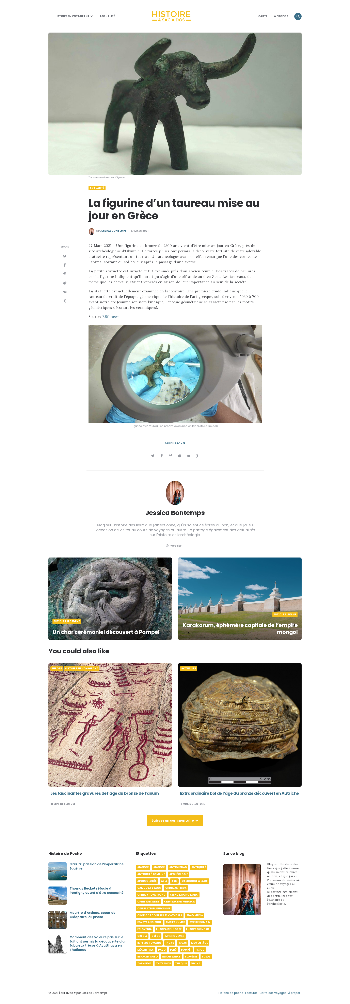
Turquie (181, 963)
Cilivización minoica (179, 901)
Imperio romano (149, 943)
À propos (294, 993)
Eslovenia (144, 929)
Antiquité (198, 867)
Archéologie (178, 874)
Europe (57, 668)
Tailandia (144, 963)
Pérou (200, 949)
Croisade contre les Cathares (159, 915)
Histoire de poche (231, 993)
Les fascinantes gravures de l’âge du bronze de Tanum (104, 793)
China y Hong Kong (151, 894)
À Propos (281, 16)
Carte (262, 16)
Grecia (142, 936)
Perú (173, 949)
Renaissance (171, 956)
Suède (206, 956)
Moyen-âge (199, 943)
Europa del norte (169, 929)
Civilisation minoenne (153, 908)
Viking (196, 963)
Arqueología (147, 881)
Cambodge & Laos (195, 881)
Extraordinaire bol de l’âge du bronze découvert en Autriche (239, 793)
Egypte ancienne (149, 922)
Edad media (195, 915)
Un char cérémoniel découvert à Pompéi (105, 632)
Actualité (107, 16)
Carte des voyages (272, 993)
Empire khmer (175, 922)
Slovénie (191, 956)
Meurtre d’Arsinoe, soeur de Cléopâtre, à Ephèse (92, 914)
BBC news (111, 316)
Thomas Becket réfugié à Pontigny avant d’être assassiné (97, 890)
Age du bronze (175, 443)
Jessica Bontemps (113, 231)
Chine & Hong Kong (184, 894)
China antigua (176, 888)
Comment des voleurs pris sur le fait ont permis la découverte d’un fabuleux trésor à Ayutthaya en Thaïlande (98, 943)
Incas (170, 943)
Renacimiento (147, 956)
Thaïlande (163, 963)
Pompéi (186, 949)
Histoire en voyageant (71, 16)
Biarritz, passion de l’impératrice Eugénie (97, 866)
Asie (174, 881)
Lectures (251, 993)
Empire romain (199, 922)
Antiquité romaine (151, 874)
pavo (162, 949)
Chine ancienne (148, 901)
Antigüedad (178, 867)
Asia (164, 881)
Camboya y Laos (149, 888)
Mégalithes (145, 949)
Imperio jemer (174, 936)
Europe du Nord (197, 929)
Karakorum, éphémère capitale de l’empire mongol (240, 629)
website (175, 546)
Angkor (143, 867)
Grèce (156, 936)
